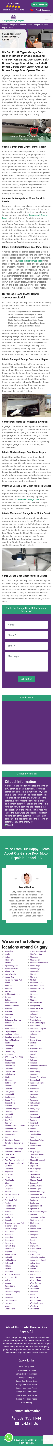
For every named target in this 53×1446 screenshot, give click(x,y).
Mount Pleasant (36, 1008)
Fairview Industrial (12, 1194)
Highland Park (10, 1260)
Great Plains (10, 1231)
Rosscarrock (35, 1117)
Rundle (33, 1128)
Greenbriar (9, 1234)
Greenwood (9, 1240)
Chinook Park (10, 1071)
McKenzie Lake (36, 983)
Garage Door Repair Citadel (20, 24)
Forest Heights (11, 1206)
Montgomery (35, 1005)
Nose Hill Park (36, 1031)
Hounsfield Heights (12, 1274)
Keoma (7, 1289)
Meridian (33, 991)
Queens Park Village (38, 1077)
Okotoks (33, 1043)
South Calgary (35, 1188)
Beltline (8, 1000)
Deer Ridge (9, 1120)
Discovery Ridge (11, 1131)
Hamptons (9, 1243)
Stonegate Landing (37, 1217)
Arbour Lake (9, 971)
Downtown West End (13, 1151)
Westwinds (34, 1289)
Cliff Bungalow (10, 1083)
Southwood (34, 1203)
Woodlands (34, 1309)
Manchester (35, 960)
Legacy (7, 1306)
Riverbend (34, 1106)
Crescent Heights (12, 1108)
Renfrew (33, 1097)
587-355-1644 (40, 4)
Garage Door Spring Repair (26, 1374)
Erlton (7, 1183)
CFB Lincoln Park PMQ (14, 1057)
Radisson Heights (37, 1083)
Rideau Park (35, 1103)
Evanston (8, 1186)
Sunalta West (35, 1228)
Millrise (33, 997)
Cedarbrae (9, 1048)
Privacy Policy (26, 1402)
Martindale (34, 971)
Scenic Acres (35, 1146)
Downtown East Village (14, 1148)
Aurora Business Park (13, 980)
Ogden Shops (35, 1040)
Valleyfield (34, 1266)
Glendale (8, 1220)
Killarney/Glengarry (12, 1291)
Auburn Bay (9, 977)
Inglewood (9, 1280)
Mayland (33, 977)
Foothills (8, 1203)
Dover (7, 1137)
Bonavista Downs (12, 1005)
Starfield (33, 1214)
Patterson (34, 1060)
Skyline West (35, 1177)
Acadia (7, 954)
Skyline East (35, 1174)
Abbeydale (9, 951)
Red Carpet (34, 1091)
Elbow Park (9, 1174)
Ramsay (33, 1085)
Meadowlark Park (37, 988)
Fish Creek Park (11, 1200)
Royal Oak (34, 1123)
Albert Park (9, 960)
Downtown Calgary (12, 1140)
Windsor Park (35, 1300)
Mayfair (33, 974)
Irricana (8, 1283)
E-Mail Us (29, 1423)
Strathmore (34, 1223)
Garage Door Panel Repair (26, 1395)
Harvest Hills (10, 1246)
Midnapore (34, 994)
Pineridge (34, 1068)
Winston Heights (36, 1303)
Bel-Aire (8, 997)
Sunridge (33, 1237)
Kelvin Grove (10, 1286)
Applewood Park (11, 968)
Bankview (8, 988)
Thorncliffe (34, 1246)
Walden (33, 1274)
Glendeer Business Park (14, 1223)
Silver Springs (35, 1168)
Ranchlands (35, 1088)
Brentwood (9, 1014)
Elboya (7, 1177)
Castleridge (9, 1045)
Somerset (34, 1183)
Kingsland (9, 1297)
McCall (33, 980)
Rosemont (34, 1114)
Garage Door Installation (26, 1370)
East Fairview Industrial (14, 1160)
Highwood (9, 1263)
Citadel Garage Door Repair (33, 1439)
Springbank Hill (36, 1206)
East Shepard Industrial (14, 1163)
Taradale (33, 1240)
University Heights (37, 1257)
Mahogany (34, 957)
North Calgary (35, 1020)
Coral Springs (10, 1097)
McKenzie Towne (37, 985)
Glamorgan (9, 1214)
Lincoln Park (10, 1309)
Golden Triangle (11, 1228)
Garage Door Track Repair (26, 1384)
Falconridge (9, 1197)
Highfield (8, 1257)
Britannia (8, 1025)
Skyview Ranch (36, 1180)
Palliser (33, 1045)
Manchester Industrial (39, 963)
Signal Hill (34, 1166)
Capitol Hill (9, 1043)
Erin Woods (9, 1180)
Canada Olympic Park (13, 1037)
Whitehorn (34, 1291)
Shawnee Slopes (37, 1154)
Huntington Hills (11, 1277)
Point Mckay (35, 1071)
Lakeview (8, 1303)
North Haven (35, 1025)
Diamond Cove (10, 1128)
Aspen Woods (10, 974)
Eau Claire (9, 1168)
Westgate (34, 1286)
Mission (33, 1000)
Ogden (32, 1037)
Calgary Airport (10, 1031)
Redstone (34, 1094)
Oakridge (33, 1034)
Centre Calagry (10, 1051)
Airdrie (7, 957)
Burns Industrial (11, 1028)
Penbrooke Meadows (38, 1065)
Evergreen (9, 1188)
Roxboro (33, 1120)
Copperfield (9, 1094)
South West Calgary (38, 1197)
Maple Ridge (35, 965)
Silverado (33, 1171)
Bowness (8, 1008)
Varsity (33, 1269)
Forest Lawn (10, 1208)
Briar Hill (8, 1017)
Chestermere (10, 1065)
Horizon (8, 1269)
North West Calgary (38, 1028)
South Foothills (36, 1194)
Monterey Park (36, 1003)
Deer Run (8, 1123)
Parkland (33, 1057)
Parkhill (33, 1054)
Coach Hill (9, 1085)
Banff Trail (9, 985)
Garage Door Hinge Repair (26, 1388)
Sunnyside (34, 1234)
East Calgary (10, 1157)
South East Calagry (37, 1191)
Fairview (8, 1191)
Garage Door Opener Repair (27, 1381)
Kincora (8, 1294)
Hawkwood (9, 1249)
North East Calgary (37, 1023)
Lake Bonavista (11, 1300)
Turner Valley (35, 1249)
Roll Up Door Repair (26, 1377)
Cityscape (9, 1080)
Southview (34, 1200)
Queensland (35, 1080)
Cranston (8, 1106)
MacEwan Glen (36, 954)
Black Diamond (11, 1003)
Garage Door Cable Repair (26, 1399)
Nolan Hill (34, 1014)
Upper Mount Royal (38, 1260)
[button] (18, 878)
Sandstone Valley (37, 1140)
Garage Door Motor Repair (26, 1392)
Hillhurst (8, 1266)
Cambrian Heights (12, 1034)
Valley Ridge (35, 1263)
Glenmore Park (11, 1226)
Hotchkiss (9, 1271)
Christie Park (10, 1074)
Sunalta (33, 1226)
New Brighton (35, 1011)
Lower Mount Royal (38, 951)
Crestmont (9, 1111)
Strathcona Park (36, 1220)
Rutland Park (35, 1131)
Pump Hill (34, 1074)
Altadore (8, 963)
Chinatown (9, 1068)
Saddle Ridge (35, 1134)
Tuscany (33, 1251)
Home (4, 24)
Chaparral (8, 1060)
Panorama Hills (36, 1048)
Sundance (34, 1231)
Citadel (7, 1077)
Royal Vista (34, 1126)
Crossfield (9, 1114)
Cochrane (8, 1088)
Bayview (8, 991)
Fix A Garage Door (26, 1366)
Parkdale (33, 1051)
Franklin (8, 1211)
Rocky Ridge (35, 1108)
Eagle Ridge (9, 1154)
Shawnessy (34, 1157)
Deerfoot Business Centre (15, 1126)
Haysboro (8, 1251)
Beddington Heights (12, 994)
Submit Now (26, 679)
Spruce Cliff (34, 1208)
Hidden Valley (10, 1254)
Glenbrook (9, 1217)
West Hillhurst (35, 1280)
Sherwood (34, 1163)
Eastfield (8, 1166)
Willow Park (34, 1297)
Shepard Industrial (37, 1160)
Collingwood (9, 1091)
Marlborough (35, 968)
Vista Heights (35, 1271)
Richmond (34, 1100)
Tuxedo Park (35, 1254)
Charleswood (10, 1063)
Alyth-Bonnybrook (11, 965)
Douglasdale (10, 1134)
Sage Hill (33, 1137)
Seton (32, 1148)
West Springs (35, 1283)
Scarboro (33, 1143)
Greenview (9, 1237)
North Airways (35, 1017)
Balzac (7, 983)
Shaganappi (35, 1151)
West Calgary (35, 1277)
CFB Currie (9, 1054)
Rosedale (34, 1111)
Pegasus (33, 1063)
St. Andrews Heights (38, 1211)
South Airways (36, 1186)
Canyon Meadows (12, 1040)
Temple (33, 1243)
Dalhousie (9, 1117)
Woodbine (34, 1306)
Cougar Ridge (10, 1100)
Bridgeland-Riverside (13, 1020)
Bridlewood (9, 1023)
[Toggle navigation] (47, 18)
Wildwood (34, 1294)
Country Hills (10, 1103)
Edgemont (9, 1171)
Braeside (8, 1011)
